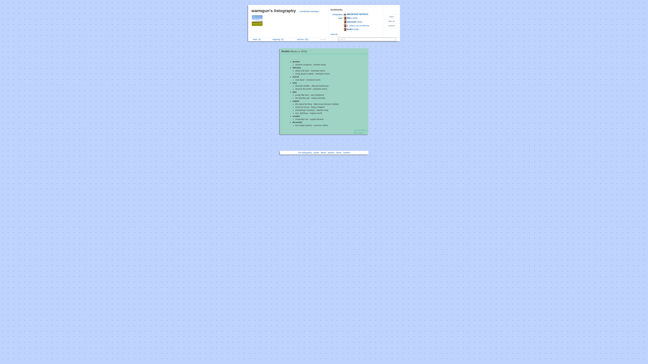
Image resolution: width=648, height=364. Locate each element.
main (257, 39)
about (323, 152)
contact (346, 152)
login (391, 17)
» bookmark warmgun (309, 11)
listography (338, 14)
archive (302, 39)
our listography (305, 152)
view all (334, 34)
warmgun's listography (273, 10)
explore (391, 26)
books (294, 51)
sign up (391, 21)
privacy (331, 152)
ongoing (278, 39)
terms (338, 152)
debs (340, 18)
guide (316, 152)
